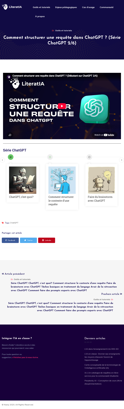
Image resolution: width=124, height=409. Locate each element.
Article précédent (14, 274)
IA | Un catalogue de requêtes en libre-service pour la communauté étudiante (102, 374)
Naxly (6, 404)
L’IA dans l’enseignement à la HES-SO (102, 349)
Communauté (106, 7)
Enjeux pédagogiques (66, 7)
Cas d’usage (88, 7)
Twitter (30, 240)
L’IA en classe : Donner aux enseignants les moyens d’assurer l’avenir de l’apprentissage (102, 357)
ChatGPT (14, 222)
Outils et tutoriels (41, 7)
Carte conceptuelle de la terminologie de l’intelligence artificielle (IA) (103, 366)
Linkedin (48, 240)
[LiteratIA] (12, 7)
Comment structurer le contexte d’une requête (61, 200)
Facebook (11, 240)
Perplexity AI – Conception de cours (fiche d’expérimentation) (103, 382)
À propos (40, 16)
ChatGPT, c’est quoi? (21, 197)
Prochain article (110, 294)
